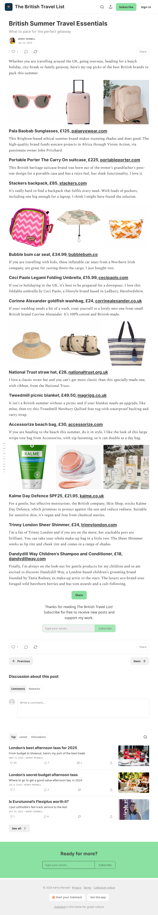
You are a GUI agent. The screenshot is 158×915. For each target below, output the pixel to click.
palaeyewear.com (89, 130)
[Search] (102, 7)
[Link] (3, 131)
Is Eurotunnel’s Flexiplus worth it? (39, 801)
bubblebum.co (83, 254)
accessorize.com (85, 424)
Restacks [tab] (34, 689)
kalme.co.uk (92, 495)
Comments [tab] (18, 689)
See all (16, 828)
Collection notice (104, 887)
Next (137, 661)
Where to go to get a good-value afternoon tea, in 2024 (45, 780)
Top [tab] (13, 737)
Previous (23, 661)
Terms (87, 887)
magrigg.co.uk (92, 395)
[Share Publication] (110, 7)
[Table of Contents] (4, 457)
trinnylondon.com (99, 524)
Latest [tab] (23, 737)
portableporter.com (120, 159)
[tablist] (25, 689)
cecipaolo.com (113, 277)
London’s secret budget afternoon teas (43, 775)
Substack (60, 907)
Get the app (98, 897)
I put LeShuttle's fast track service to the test (38, 807)
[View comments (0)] (26, 51)
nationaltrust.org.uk (88, 372)
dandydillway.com (27, 558)
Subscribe (126, 7)
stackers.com (73, 183)
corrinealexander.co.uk (118, 300)
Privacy (76, 887)
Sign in (146, 7)
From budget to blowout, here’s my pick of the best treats (47, 753)
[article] (79, 756)
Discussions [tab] (38, 737)
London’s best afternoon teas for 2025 (43, 748)
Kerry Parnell (26, 39)
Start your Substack (69, 897)
